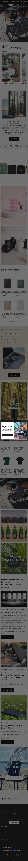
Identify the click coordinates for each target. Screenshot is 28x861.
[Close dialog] (26, 422)
